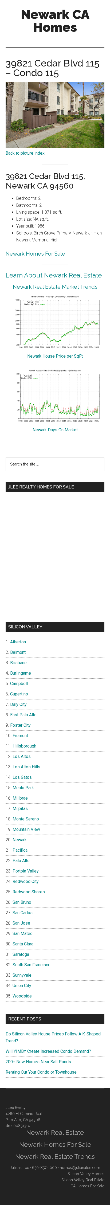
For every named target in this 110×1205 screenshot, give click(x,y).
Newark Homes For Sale (35, 254)
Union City (22, 985)
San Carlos (23, 912)
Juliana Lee (19, 1167)
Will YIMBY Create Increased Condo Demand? (48, 1051)
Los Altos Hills (26, 766)
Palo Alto (21, 860)
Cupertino (19, 694)
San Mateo (23, 933)
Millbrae (20, 798)
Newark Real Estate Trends (55, 1156)
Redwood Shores (29, 891)
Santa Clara (23, 943)
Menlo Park (23, 787)
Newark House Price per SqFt (55, 356)
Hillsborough (24, 746)
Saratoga (21, 954)
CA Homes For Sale (87, 1186)
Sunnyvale (22, 975)
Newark (20, 839)
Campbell (19, 683)
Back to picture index (25, 153)
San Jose (21, 923)
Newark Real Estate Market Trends (55, 287)
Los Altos (22, 756)
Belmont (18, 652)
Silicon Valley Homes (86, 1174)
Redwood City (26, 881)
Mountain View (26, 829)
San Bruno (22, 902)
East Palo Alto (23, 714)
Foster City (20, 725)
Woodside (22, 996)
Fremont (20, 735)
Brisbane (18, 662)
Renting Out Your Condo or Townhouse (41, 1072)
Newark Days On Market (55, 429)
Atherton (18, 641)
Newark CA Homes (55, 21)
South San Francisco (31, 964)
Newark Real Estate (55, 1132)
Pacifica (20, 850)
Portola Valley (26, 871)
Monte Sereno (26, 818)
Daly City (18, 704)
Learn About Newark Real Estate (54, 275)
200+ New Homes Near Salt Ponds (38, 1061)
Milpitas (20, 808)
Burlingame (20, 673)
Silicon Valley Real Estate (82, 1180)
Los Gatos (22, 777)
